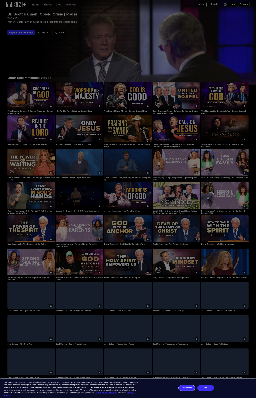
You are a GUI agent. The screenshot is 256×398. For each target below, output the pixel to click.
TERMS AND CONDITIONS (106, 393)
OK (205, 388)
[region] (128, 388)
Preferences (187, 388)
